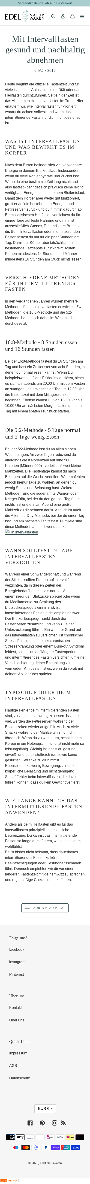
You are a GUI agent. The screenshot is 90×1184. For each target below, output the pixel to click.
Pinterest (16, 974)
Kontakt (15, 1008)
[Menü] (82, 16)
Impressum (18, 1053)
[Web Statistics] (9, 1181)
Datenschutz (19, 1078)
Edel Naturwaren (51, 1163)
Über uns (16, 1020)
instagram (17, 962)
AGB (13, 1066)
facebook (16, 949)
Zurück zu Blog (48, 908)
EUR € (43, 1109)
